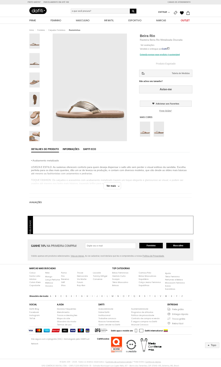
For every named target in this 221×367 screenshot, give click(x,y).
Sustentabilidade (139, 309)
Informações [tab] (71, 149)
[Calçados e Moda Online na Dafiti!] (38, 10)
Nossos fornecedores (108, 321)
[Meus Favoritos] (182, 12)
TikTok (32, 318)
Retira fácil (177, 323)
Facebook (34, 312)
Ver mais (112, 186)
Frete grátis (178, 309)
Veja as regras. (77, 255)
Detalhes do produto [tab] (45, 149)
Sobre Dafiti (103, 312)
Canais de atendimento (179, 2)
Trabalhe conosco (107, 318)
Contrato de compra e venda (145, 318)
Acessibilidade (105, 309)
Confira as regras (153, 362)
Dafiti (164, 49)
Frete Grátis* (165, 111)
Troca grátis (178, 318)
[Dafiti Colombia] (166, 330)
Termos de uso (64, 324)
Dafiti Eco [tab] (89, 149)
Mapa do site (63, 318)
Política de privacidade (142, 315)
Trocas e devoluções (67, 315)
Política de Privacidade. (153, 255)
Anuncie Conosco (139, 324)
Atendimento (63, 312)
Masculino (178, 245)
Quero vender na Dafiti (109, 324)
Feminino (151, 245)
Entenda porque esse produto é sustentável (160, 54)
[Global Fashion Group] (101, 331)
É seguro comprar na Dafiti (144, 321)
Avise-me (166, 89)
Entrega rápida (180, 314)
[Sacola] (189, 12)
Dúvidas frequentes (66, 309)
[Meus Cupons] (176, 12)
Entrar (163, 11)
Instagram (34, 315)
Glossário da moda (66, 321)
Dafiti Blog (34, 309)
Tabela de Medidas (181, 73)
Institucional (104, 315)
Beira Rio (147, 36)
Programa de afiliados (142, 312)
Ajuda (168, 273)
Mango (48, 276)
